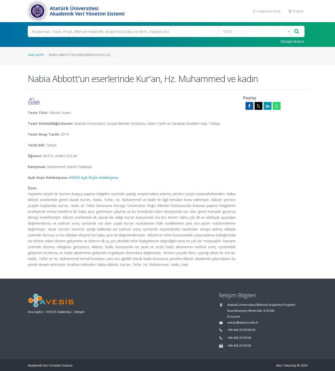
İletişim (79, 312)
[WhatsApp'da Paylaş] (277, 106)
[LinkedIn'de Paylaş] (267, 106)
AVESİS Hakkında (58, 312)
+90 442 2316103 (239, 345)
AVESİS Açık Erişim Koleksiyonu (93, 177)
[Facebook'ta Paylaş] (249, 106)
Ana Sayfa (36, 55)
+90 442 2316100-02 (241, 330)
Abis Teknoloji (286, 365)
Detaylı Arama (292, 41)
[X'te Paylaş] (258, 106)
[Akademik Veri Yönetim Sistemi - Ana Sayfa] (38, 11)
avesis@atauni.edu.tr (242, 322)
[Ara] (296, 31)
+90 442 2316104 (239, 338)
